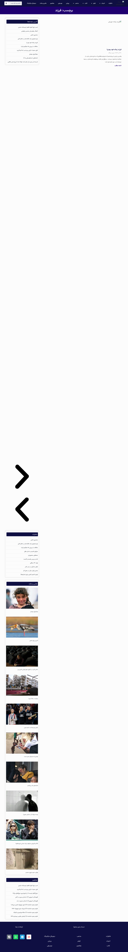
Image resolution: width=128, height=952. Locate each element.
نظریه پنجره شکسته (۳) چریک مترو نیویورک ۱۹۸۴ (25, 909)
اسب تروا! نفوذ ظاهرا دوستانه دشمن (28, 27)
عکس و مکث (43, 3)
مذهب (77, 3)
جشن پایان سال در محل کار (30, 571)
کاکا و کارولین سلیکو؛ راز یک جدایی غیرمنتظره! (27, 844)
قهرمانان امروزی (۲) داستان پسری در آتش (26, 897)
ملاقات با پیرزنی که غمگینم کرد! (29, 47)
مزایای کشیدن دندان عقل (31, 551)
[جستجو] (6, 3)
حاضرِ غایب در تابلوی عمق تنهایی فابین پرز (28, 670)
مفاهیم (52, 3)
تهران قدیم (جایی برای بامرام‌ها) (29, 575)
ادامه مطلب (118, 66)
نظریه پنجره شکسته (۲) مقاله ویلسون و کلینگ (25, 913)
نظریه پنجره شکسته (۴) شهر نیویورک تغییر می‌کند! (24, 905)
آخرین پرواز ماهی (34, 641)
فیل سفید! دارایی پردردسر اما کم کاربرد (27, 50)
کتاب (86, 3)
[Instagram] (29, 937)
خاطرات (110, 3)
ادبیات (103, 3)
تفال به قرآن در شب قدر (31, 567)
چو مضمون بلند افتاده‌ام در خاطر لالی (28, 39)
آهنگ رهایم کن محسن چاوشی (29, 31)
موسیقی (60, 3)
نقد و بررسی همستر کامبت (31, 559)
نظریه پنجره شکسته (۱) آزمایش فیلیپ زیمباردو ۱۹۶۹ (24, 916)
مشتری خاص (34, 35)
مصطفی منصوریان (33, 555)
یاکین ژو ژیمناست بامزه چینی (31, 728)
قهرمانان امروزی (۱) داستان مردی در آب (27, 901)
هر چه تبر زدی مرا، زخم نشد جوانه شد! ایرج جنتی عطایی (23, 62)
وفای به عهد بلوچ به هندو (32, 872)
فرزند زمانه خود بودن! (114, 49)
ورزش (67, 3)
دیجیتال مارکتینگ (31, 3)
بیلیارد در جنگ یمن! (33, 699)
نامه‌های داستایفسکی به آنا (30, 58)
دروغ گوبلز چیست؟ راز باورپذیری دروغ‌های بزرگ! (25, 893)
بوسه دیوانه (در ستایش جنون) (30, 814)
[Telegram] (22, 937)
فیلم (94, 3)
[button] (22, 22)
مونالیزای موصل (33, 54)
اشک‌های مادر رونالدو (33, 786)
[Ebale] (9, 937)
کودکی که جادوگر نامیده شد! (31, 757)
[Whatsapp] (15, 937)
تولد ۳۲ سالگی (34, 563)
